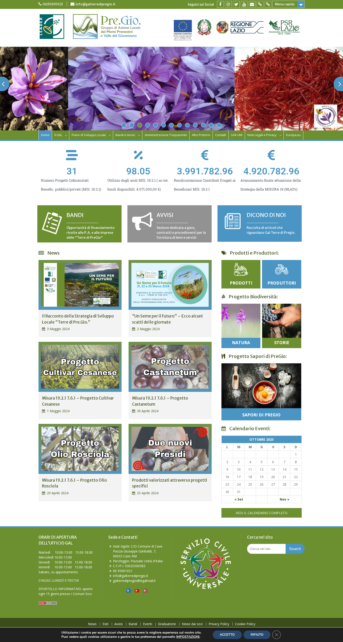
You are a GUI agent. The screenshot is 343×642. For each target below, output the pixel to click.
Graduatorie (167, 624)
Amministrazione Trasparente (166, 135)
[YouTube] (137, 591)
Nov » (284, 499)
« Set (238, 499)
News (92, 624)
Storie (281, 342)
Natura (241, 342)
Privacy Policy (219, 624)
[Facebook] (128, 591)
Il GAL (58, 135)
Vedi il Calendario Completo (261, 513)
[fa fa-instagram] (228, 4)
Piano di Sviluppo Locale (89, 135)
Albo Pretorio (201, 135)
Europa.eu (293, 135)
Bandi (133, 624)
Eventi (147, 624)
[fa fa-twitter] (236, 4)
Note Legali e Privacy (261, 135)
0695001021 (53, 4)
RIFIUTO (257, 634)
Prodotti (241, 283)
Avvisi (118, 624)
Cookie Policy (245, 624)
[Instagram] (145, 591)
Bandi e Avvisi (125, 135)
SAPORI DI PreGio (261, 415)
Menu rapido (285, 4)
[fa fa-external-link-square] (268, 4)
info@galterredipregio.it (96, 4)
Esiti (105, 624)
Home (45, 135)
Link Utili (236, 135)
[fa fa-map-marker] (260, 4)
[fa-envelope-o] (252, 4)
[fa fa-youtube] (244, 4)
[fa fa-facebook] (220, 4)
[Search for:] (276, 548)
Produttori (281, 283)
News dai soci (192, 624)
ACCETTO (227, 634)
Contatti (220, 135)
